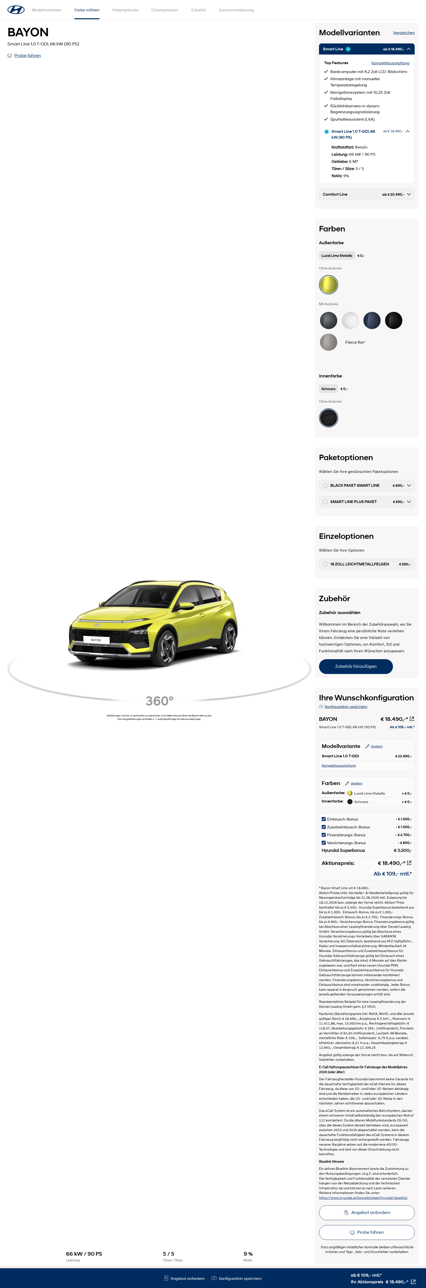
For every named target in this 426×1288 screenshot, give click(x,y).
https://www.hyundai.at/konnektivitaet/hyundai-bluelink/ (363, 1198)
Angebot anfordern (370, 1212)
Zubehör (198, 9)
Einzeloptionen (164, 9)
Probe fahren (27, 55)
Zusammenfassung (236, 9)
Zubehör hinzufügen (356, 666)
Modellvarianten (47, 9)
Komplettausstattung (390, 62)
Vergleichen (404, 32)
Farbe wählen (86, 9)
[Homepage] (16, 9)
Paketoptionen (125, 9)
